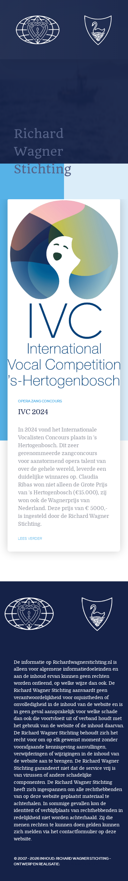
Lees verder (30, 539)
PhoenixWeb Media (79, 864)
